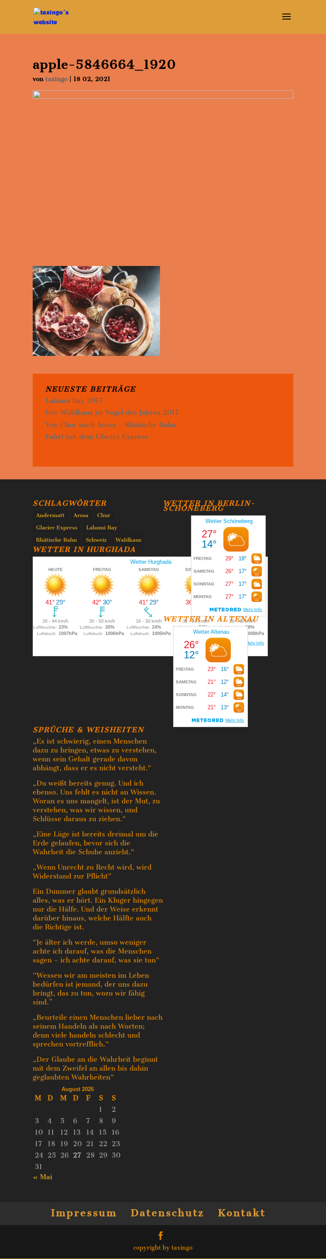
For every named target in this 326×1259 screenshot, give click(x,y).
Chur (103, 515)
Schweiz (96, 540)
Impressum (84, 1213)
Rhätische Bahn (56, 540)
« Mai (42, 1177)
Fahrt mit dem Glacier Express (97, 437)
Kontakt (242, 1213)
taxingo (56, 79)
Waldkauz (128, 540)
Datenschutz (167, 1213)
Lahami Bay (101, 527)
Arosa (80, 515)
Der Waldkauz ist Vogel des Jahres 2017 (112, 412)
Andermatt (50, 515)
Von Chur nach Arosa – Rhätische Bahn (110, 425)
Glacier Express (56, 527)
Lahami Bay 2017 (74, 401)
